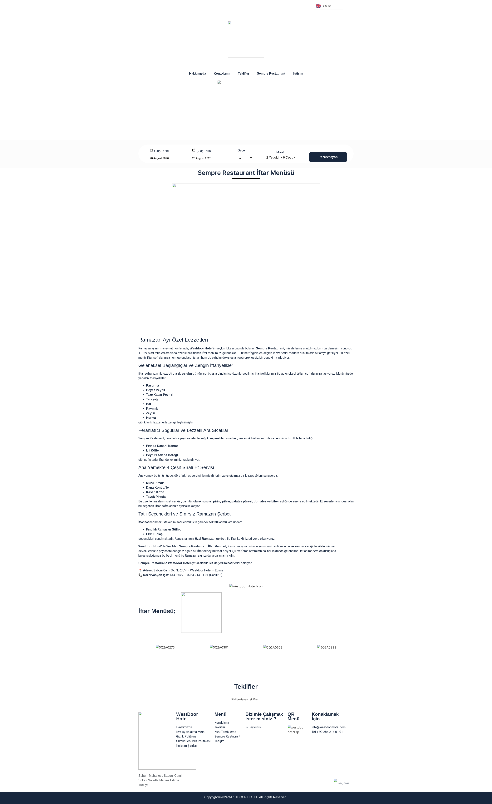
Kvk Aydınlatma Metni (190, 732)
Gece (241, 150)
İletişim (298, 73)
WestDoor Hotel (187, 716)
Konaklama (222, 73)
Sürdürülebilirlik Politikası (193, 741)
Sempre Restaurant (271, 73)
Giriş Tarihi (161, 151)
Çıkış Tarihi (204, 151)
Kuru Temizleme (225, 732)
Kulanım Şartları (186, 745)
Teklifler (243, 73)
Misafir (280, 152)
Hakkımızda (197, 73)
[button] (142, 662)
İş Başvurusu (253, 727)
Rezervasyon (328, 157)
